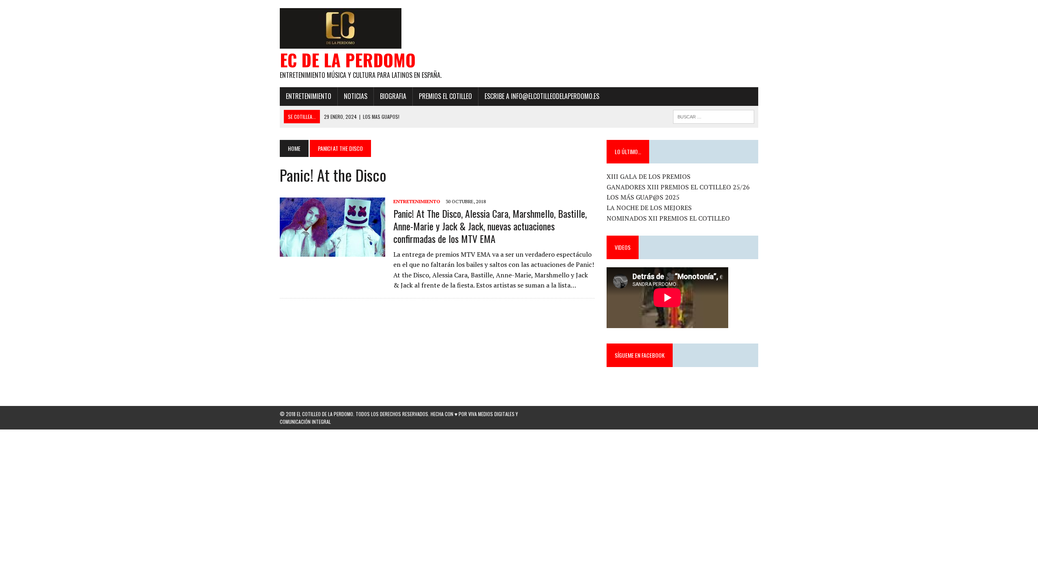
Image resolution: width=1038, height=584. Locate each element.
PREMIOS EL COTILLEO (445, 96)
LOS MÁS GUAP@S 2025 (643, 197)
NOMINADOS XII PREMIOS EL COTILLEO (668, 218)
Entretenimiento (308, 96)
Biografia (393, 96)
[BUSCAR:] (713, 115)
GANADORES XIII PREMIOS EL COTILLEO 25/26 (678, 186)
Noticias (355, 96)
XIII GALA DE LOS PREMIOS (649, 176)
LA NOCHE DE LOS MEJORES (649, 207)
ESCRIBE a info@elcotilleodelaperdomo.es (542, 96)
